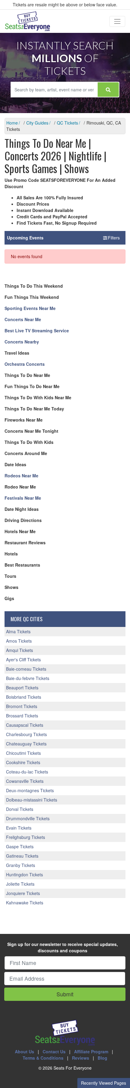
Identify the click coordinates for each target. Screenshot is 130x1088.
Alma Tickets (18, 631)
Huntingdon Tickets (24, 874)
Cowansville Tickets (25, 781)
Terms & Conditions (43, 1058)
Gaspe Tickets (20, 846)
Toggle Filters (108, 238)
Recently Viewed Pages (103, 1083)
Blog (102, 1058)
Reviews (80, 1058)
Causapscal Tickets (24, 725)
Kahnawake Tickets (24, 903)
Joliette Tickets (20, 884)
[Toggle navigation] (117, 21)
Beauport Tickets (22, 688)
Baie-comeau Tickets (26, 669)
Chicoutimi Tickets (23, 753)
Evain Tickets (18, 828)
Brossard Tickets (22, 716)
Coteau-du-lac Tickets (27, 772)
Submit (65, 994)
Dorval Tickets (19, 809)
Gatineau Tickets (22, 856)
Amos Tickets (19, 641)
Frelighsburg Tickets (25, 837)
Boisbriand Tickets (23, 697)
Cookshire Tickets (23, 762)
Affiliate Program (91, 1051)
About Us (24, 1051)
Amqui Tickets (19, 650)
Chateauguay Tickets (26, 744)
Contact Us (54, 1051)
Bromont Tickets (21, 706)
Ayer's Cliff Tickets (23, 659)
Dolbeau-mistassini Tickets (31, 800)
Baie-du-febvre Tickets (27, 678)
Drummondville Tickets (28, 818)
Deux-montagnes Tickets (30, 790)
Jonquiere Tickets (23, 893)
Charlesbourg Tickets (26, 734)
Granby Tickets (20, 865)
